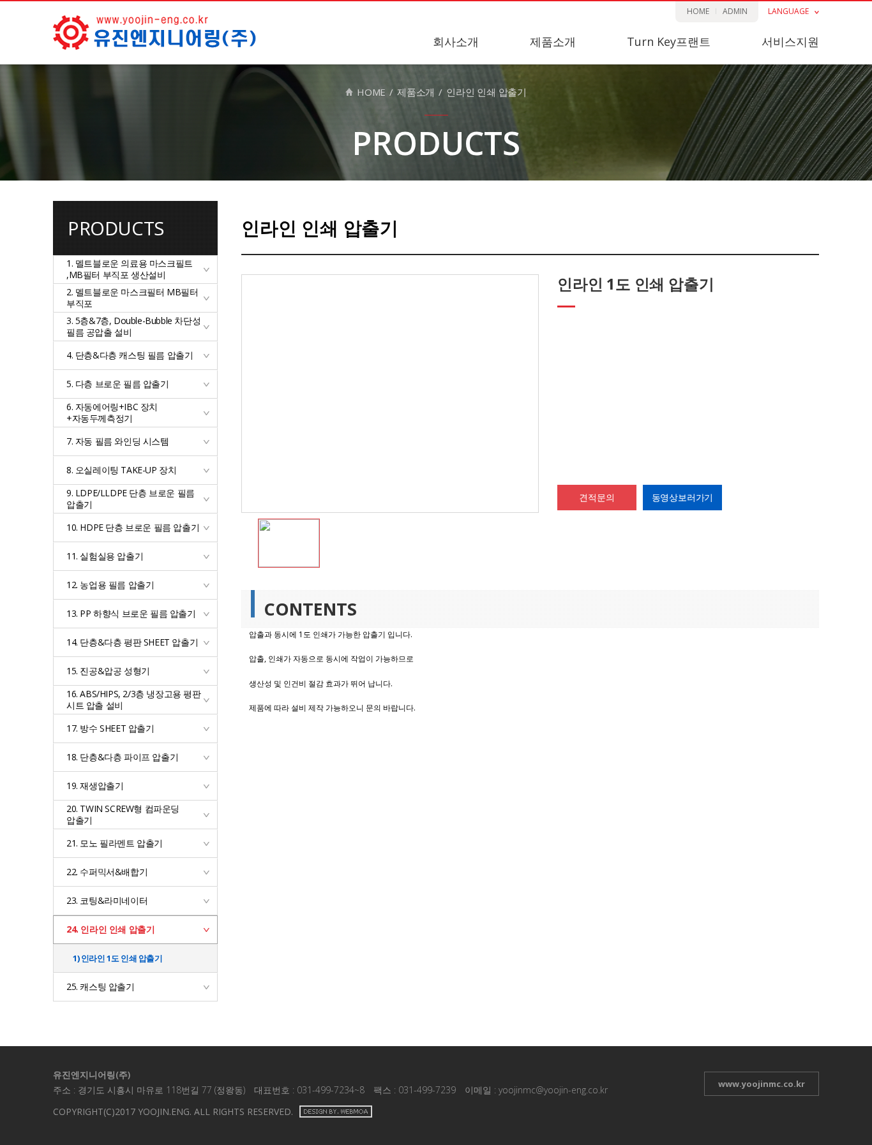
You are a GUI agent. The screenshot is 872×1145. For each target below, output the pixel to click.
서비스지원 (790, 41)
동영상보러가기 (683, 497)
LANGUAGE (788, 11)
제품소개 (553, 41)
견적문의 (596, 497)
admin (735, 11)
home (698, 11)
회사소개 (456, 41)
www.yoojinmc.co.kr (761, 1084)
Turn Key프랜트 (668, 41)
